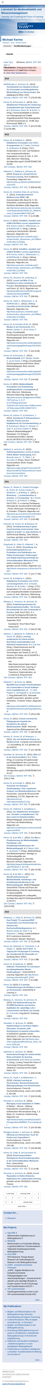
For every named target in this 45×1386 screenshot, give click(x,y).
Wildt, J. (28, 457)
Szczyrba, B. (12, 460)
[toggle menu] (42, 2)
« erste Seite (10, 1193)
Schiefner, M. (9, 755)
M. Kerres (13, 226)
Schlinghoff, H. (22, 693)
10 (12, 1202)
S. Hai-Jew (35, 645)
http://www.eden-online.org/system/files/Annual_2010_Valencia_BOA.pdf (24, 1042)
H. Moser (29, 848)
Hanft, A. (21, 226)
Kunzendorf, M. (29, 1153)
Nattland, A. (20, 140)
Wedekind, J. (12, 493)
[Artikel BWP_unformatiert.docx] (29, 296)
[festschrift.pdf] (5, 129)
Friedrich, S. (25, 501)
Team (12, 43)
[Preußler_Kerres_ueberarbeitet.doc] (29, 379)
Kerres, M (8, 221)
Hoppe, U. (11, 949)
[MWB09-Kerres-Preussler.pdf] (29, 1128)
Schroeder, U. (31, 946)
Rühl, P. (26, 931)
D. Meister (27, 358)
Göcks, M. (18, 931)
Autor (6, 62)
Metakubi (11, 1241)
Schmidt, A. (20, 783)
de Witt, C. (19, 838)
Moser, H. (24, 426)
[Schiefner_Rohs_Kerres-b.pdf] (29, 351)
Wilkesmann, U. (32, 226)
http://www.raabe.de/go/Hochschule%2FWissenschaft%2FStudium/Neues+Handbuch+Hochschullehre (24, 470)
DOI (5, 167)
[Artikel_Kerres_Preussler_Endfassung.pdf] (29, 126)
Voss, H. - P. (19, 457)
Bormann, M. (32, 524)
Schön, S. (36, 110)
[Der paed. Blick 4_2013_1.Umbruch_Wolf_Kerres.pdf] (29, 98)
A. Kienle (36, 498)
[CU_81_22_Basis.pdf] (29, 750)
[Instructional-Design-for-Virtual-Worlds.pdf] (29, 1073)
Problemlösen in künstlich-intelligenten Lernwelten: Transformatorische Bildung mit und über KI (24, 1351)
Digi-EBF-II (12, 1233)
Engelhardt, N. (10, 544)
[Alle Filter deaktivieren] (16, 73)
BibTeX (29, 62)
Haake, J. (24, 586)
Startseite (5, 43)
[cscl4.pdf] (29, 597)
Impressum (8, 1372)
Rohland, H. (12, 501)
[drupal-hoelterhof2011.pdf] (29, 187)
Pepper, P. (11, 693)
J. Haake (26, 145)
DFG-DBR (11, 1254)
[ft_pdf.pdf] (29, 1169)
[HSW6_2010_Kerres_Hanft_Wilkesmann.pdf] (29, 1096)
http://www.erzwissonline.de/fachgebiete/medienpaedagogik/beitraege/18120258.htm (24, 374)
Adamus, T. (8, 634)
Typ (10, 62)
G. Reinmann (14, 110)
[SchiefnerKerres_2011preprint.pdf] (33, 776)
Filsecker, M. (9, 524)
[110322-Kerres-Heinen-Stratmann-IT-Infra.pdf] (33, 442)
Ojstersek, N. (19, 634)
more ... (38, 1300)
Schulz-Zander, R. (23, 429)
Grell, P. (10, 429)
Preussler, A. (20, 102)
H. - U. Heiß (32, 690)
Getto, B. (20, 544)
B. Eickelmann (13, 426)
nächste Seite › (28, 1202)
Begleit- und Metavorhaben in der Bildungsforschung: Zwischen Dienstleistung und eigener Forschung (23, 1314)
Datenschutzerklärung (15, 1374)
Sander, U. (18, 330)
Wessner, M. (16, 148)
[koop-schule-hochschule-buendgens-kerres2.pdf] (29, 1148)
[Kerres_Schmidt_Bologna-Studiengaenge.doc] (29, 804)
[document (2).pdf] (33, 904)
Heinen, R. (17, 415)
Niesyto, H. (33, 426)
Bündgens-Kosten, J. (12, 1132)
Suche (11, 54)
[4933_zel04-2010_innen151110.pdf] (29, 980)
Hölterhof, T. (9, 171)
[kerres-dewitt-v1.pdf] (29, 870)
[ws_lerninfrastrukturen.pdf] (29, 519)
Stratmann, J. (30, 415)
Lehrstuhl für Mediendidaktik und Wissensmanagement (22, 13)
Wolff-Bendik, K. (10, 84)
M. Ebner (26, 1060)
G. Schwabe (32, 584)
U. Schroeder (12, 1013)
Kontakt (7, 1377)
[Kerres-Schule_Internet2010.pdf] (29, 732)
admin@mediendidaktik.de (13, 1384)
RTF (35, 62)
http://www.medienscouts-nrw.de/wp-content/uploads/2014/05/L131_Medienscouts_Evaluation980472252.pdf (24, 210)
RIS (39, 62)
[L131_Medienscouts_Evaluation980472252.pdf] (29, 216)
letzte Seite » (22, 1206)
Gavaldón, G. (9, 1023)
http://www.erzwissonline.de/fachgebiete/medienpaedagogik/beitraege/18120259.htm (24, 345)
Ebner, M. (25, 110)
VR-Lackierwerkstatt (16, 1289)
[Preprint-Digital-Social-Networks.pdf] (29, 714)
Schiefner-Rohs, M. (21, 192)
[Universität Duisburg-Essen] (31, 28)
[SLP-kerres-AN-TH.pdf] (29, 833)
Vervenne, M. (18, 278)
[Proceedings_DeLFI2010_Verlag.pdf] (29, 960)
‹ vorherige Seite (25, 1193)
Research (11, 1218)
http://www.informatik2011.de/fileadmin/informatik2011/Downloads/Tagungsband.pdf (24, 709)
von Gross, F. (30, 330)
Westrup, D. (32, 278)
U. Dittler (33, 757)
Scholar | (8, 98)
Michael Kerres (21, 43)
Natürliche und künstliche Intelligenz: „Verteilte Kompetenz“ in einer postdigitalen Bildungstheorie (23, 1343)
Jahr (5, 65)
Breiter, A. (18, 487)
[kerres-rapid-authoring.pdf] (29, 574)
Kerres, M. (24, 84)
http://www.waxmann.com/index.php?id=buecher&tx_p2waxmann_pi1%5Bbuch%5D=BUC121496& (24, 239)
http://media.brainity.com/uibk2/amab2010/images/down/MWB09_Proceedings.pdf (24, 1122)
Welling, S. (25, 493)
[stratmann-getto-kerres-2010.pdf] (29, 942)
